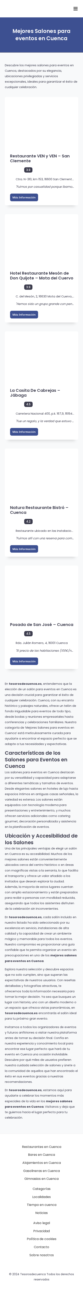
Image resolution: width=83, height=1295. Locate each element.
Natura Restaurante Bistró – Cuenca (39, 510)
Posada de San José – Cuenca (41, 624)
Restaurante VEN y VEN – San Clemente (40, 158)
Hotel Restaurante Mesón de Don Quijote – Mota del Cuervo (41, 275)
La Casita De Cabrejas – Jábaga (35, 393)
